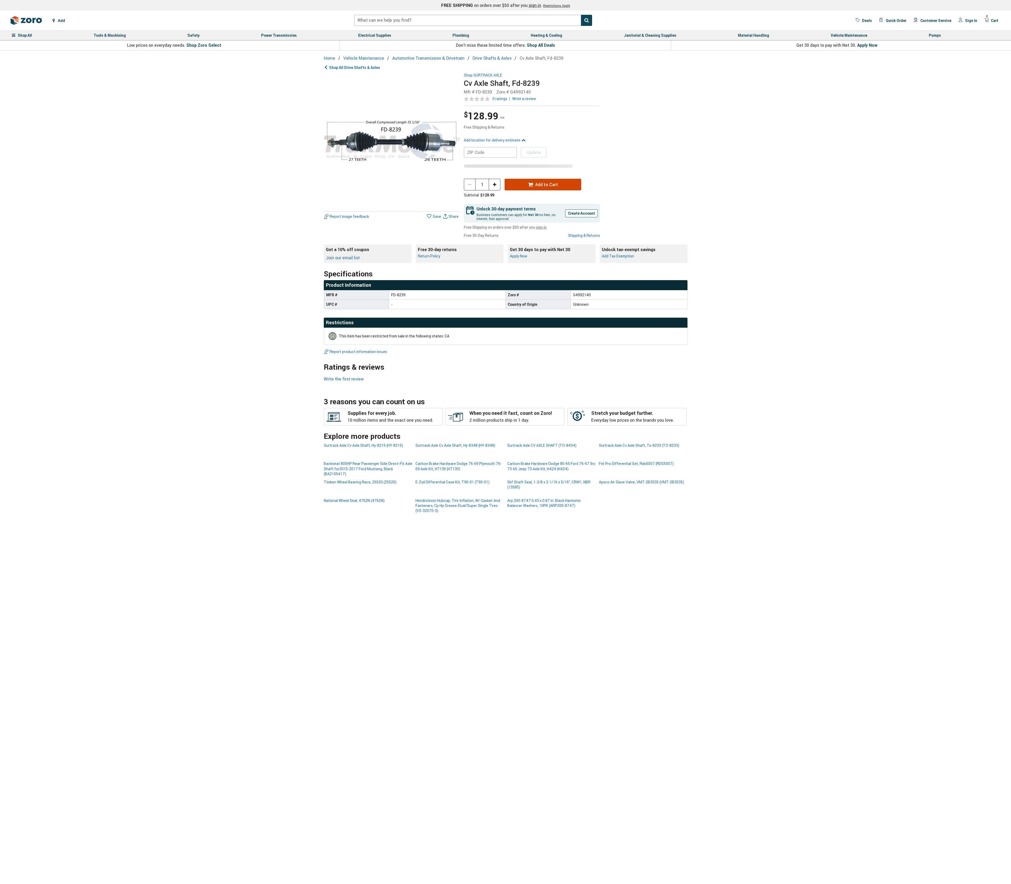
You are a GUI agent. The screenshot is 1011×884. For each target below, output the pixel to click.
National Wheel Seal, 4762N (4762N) (354, 500)
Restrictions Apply (556, 5)
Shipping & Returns (584, 235)
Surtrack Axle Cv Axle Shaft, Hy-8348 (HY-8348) (455, 445)
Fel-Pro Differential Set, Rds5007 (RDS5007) (636, 463)
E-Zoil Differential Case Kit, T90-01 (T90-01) (453, 482)
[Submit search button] (586, 20)
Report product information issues (358, 351)
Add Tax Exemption (618, 255)
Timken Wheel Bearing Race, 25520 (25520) (360, 482)
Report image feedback (349, 216)
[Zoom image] (392, 141)
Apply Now (867, 45)
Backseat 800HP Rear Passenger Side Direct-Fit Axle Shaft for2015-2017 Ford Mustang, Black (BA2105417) (368, 468)
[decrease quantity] (470, 184)
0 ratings (499, 98)
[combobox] (473, 20)
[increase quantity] (494, 184)
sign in (535, 5)
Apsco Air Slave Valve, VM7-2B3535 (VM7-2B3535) (641, 482)
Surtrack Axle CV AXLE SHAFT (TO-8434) (541, 445)
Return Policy (429, 255)
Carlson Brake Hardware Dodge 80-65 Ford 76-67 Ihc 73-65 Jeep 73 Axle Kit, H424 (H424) (551, 466)
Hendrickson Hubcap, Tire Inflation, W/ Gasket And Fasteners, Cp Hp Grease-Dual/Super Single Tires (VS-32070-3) (458, 505)
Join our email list (343, 258)
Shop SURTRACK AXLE (483, 75)
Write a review (524, 98)
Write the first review (344, 379)
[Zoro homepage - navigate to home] (26, 20)
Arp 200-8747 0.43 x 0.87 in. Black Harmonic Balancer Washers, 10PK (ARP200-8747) (544, 503)
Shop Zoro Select (203, 45)
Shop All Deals (541, 45)
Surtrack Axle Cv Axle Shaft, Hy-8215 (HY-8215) (363, 445)
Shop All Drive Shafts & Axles (354, 67)
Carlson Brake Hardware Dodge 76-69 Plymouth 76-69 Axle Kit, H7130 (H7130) (459, 466)
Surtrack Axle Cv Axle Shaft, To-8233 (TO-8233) (639, 445)
